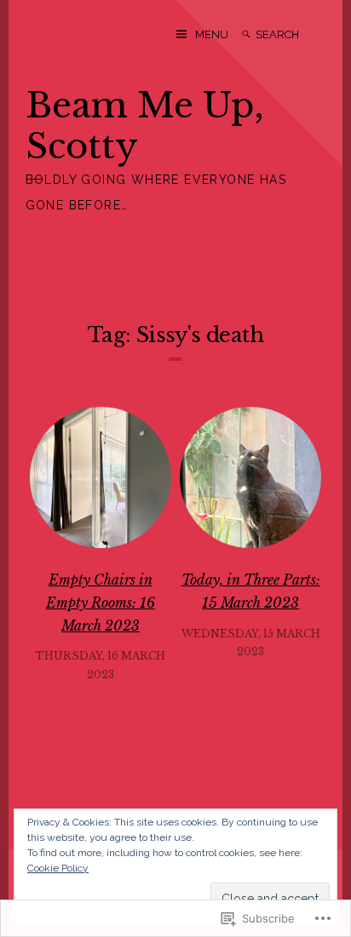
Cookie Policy (58, 868)
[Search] (246, 34)
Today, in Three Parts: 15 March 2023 (250, 591)
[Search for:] (290, 34)
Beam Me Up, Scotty (145, 126)
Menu (211, 34)
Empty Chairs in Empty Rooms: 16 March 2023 (100, 602)
